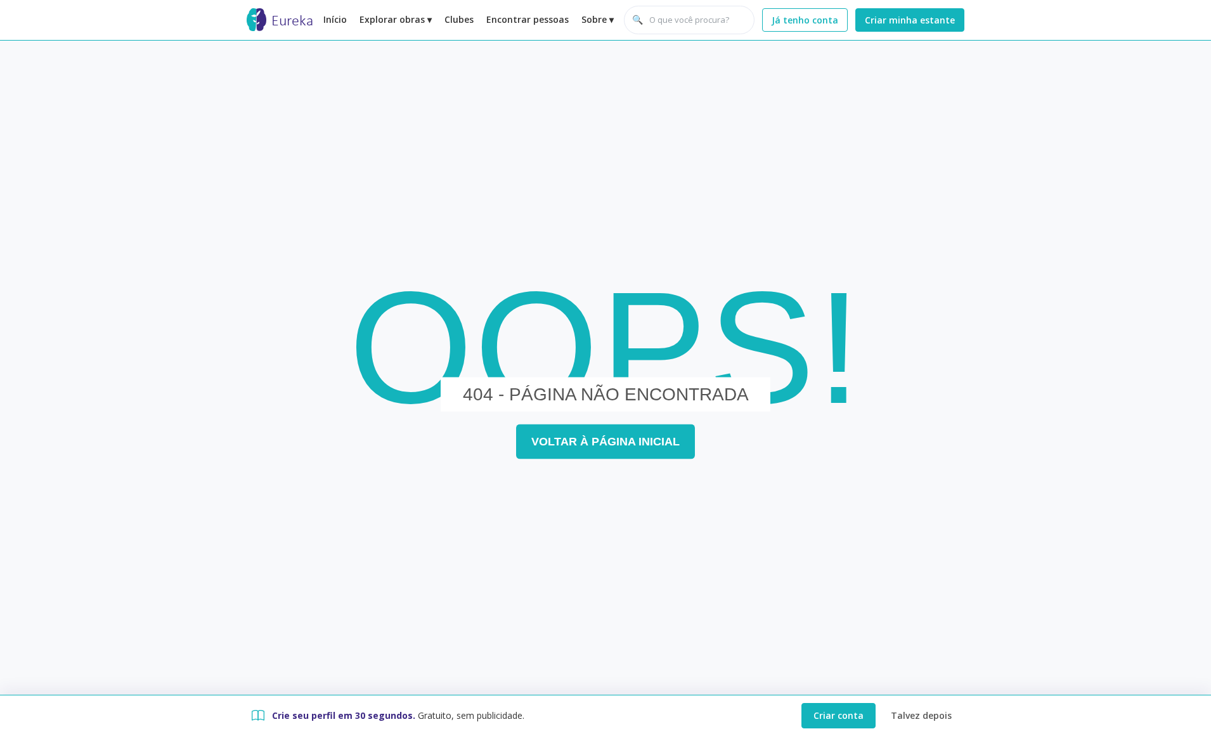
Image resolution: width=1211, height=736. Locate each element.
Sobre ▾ (597, 19)
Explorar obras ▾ (395, 19)
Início (335, 19)
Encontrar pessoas (527, 19)
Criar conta (838, 715)
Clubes (459, 19)
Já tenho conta (805, 20)
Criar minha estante (910, 20)
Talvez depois (921, 715)
